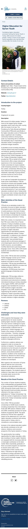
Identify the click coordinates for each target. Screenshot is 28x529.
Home (3, 21)
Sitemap (3, 526)
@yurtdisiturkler (11, 96)
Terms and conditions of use (7, 525)
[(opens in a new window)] (11, 480)
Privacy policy (4, 523)
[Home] (10, 9)
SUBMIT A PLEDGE (15, 14)
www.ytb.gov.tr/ (11, 93)
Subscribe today (5, 519)
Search (25, 9)
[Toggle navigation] (2, 9)
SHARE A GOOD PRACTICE (15, 17)
